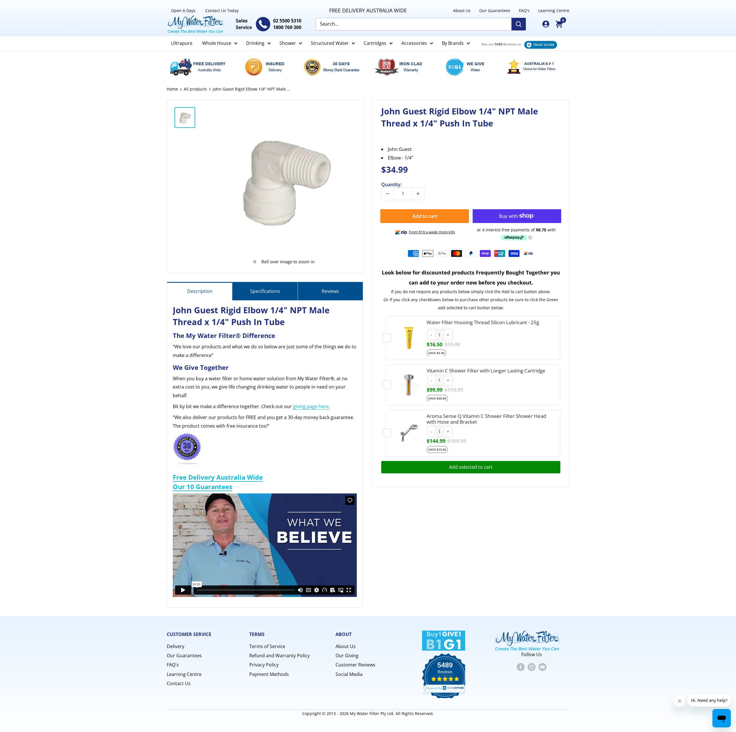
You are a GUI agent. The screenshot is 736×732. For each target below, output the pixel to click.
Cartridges (375, 43)
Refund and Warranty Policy (279, 655)
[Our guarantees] (335, 67)
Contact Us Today (222, 10)
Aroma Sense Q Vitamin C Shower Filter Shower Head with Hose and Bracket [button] (486, 418)
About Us (462, 10)
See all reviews (516, 43)
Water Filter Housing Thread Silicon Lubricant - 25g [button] (483, 322)
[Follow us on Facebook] (521, 666)
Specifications (265, 291)
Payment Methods (269, 674)
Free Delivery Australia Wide (218, 477)
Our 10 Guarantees (202, 486)
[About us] (535, 67)
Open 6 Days (183, 10)
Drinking (255, 43)
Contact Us (179, 683)
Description (199, 291)
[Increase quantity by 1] (418, 194)
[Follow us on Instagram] (532, 666)
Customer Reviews (355, 665)
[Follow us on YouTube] (542, 666)
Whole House (216, 43)
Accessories (414, 43)
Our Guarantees (494, 10)
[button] (431, 335)
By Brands (453, 43)
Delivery (175, 646)
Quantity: (391, 184)
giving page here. (311, 406)
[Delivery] (201, 67)
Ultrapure (181, 43)
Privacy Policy (264, 665)
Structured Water (330, 43)
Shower (287, 43)
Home (172, 89)
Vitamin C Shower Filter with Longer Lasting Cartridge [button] (486, 370)
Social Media (349, 674)
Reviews (330, 291)
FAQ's (524, 10)
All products (195, 89)
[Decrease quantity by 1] (388, 194)
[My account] (545, 24)
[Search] (518, 24)
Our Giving (347, 655)
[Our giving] (468, 67)
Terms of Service (267, 646)
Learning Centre (553, 10)
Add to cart (425, 216)
